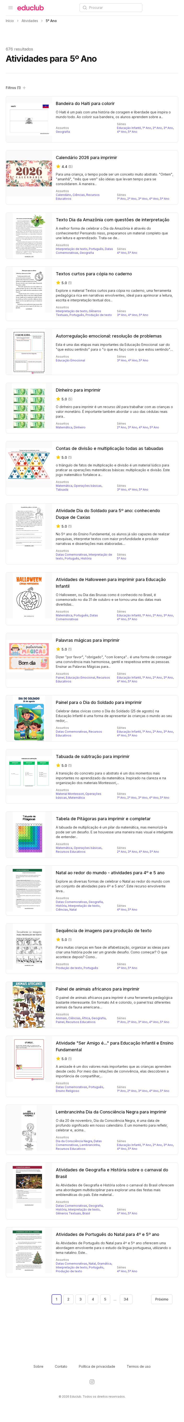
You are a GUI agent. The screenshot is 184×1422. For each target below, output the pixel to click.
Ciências (79, 195)
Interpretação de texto (71, 249)
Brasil (86, 1213)
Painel (60, 677)
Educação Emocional (70, 360)
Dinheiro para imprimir (78, 390)
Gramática (104, 1263)
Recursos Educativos (71, 851)
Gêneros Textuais (68, 1213)
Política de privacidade (97, 1366)
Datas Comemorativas (71, 554)
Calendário (63, 195)
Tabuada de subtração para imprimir (93, 756)
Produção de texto (99, 315)
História (86, 558)
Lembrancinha (90, 1145)
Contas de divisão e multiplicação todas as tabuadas (109, 448)
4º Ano (121, 131)
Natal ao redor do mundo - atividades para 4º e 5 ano (110, 872)
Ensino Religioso (67, 1091)
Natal (73, 909)
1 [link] (56, 1299)
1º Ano (146, 128)
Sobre (38, 1366)
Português (96, 249)
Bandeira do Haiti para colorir (85, 103)
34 (126, 1299)
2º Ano (157, 128)
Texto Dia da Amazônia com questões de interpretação (112, 219)
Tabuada (62, 489)
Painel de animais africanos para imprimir (97, 988)
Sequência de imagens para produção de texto (104, 930)
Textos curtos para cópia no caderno (94, 273)
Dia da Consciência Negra (74, 1141)
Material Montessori (70, 794)
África (86, 1018)
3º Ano (168, 128)
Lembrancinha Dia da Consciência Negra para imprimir (111, 1111)
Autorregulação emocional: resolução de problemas (109, 335)
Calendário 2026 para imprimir (86, 157)
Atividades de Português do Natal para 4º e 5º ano (107, 1234)
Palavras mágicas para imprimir (88, 640)
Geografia (63, 131)
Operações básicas (88, 485)
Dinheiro (80, 427)
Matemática (64, 427)
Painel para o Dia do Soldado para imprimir (99, 702)
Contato (61, 1366)
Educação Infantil (129, 128)
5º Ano (132, 131)
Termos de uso (139, 1366)
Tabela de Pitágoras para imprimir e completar (103, 818)
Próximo (161, 1299)
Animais (61, 1018)
